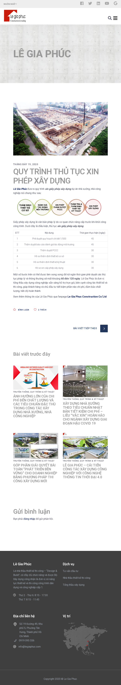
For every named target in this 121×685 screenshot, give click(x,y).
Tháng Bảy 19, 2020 (25, 164)
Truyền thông (21, 392)
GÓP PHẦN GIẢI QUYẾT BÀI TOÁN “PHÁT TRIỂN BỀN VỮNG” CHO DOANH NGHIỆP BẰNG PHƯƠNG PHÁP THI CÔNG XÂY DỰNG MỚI (35, 473)
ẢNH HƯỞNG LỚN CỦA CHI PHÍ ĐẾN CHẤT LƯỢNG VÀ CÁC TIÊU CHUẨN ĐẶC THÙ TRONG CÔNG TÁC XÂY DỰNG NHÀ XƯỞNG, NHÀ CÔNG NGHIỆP (34, 406)
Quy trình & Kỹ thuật (42, 392)
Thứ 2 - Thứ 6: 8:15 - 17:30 (33, 595)
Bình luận (23, 310)
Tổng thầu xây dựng (73, 584)
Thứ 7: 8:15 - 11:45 (29, 599)
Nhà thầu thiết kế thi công (76, 577)
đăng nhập (29, 518)
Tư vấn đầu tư (70, 570)
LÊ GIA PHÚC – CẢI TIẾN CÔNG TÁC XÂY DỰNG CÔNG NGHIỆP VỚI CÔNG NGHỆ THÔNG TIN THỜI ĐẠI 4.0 (85, 471)
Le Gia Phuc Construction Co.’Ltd (87, 296)
